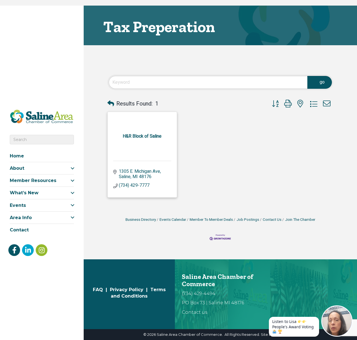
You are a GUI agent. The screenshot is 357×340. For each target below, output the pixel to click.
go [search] (322, 82)
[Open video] (337, 321)
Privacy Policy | (130, 289)
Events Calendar (173, 219)
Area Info (21, 217)
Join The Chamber (300, 219)
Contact (19, 230)
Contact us (194, 312)
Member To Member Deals (211, 219)
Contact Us (272, 219)
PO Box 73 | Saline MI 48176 (213, 302)
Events (18, 205)
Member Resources (33, 180)
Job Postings (248, 219)
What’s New (24, 192)
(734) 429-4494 (198, 293)
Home (17, 156)
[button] (110, 104)
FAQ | (101, 289)
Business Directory (141, 219)
